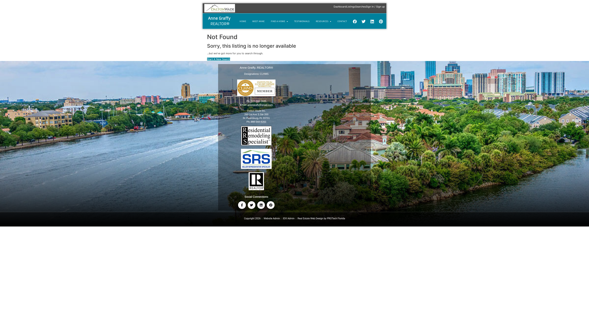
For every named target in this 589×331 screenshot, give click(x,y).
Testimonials (302, 21)
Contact (342, 21)
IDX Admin (288, 218)
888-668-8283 (258, 121)
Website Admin (272, 218)
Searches (360, 6)
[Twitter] (364, 21)
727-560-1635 (258, 101)
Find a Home (278, 21)
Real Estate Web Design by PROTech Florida (321, 218)
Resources (322, 21)
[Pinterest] (381, 21)
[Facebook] (355, 21)
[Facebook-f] (242, 205)
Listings (350, 6)
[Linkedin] (372, 21)
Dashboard (340, 6)
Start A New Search (218, 59)
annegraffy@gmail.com (260, 105)
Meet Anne (258, 21)
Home (243, 21)
